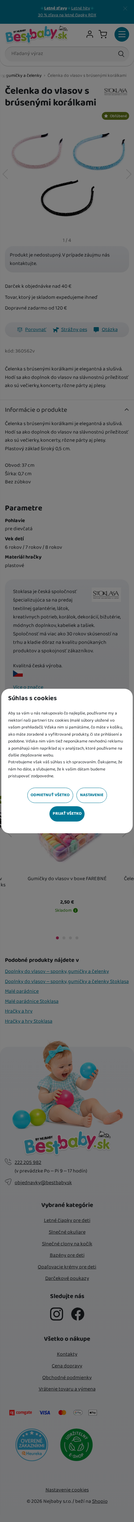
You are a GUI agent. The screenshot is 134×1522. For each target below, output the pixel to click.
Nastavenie (91, 795)
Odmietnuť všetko (50, 795)
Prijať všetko (67, 813)
